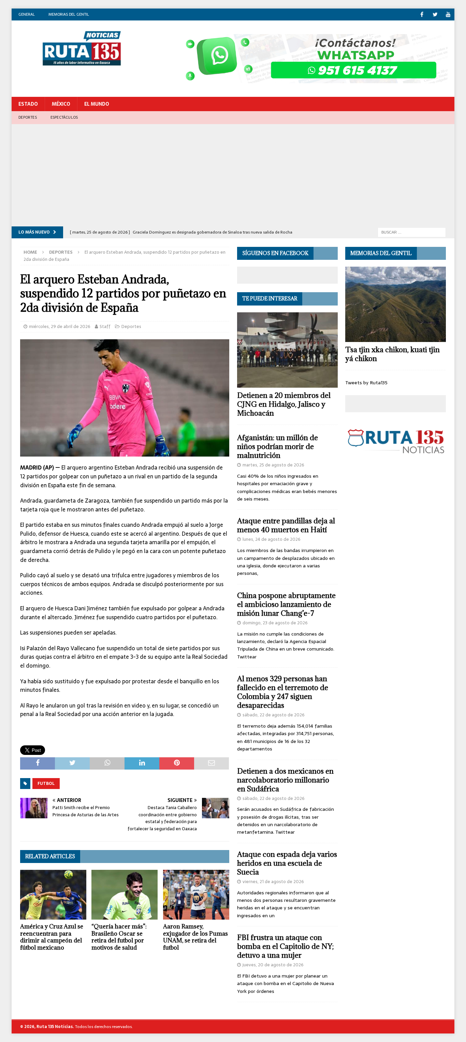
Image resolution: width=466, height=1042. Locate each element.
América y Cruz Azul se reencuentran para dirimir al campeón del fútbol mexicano (51, 937)
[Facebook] (422, 14)
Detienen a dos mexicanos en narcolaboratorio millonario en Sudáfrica (285, 779)
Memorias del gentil (68, 14)
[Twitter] (435, 14)
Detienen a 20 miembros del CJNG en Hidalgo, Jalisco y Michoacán (284, 404)
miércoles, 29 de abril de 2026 (59, 326)
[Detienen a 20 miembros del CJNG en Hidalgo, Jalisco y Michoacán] (287, 350)
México (61, 104)
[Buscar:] (412, 232)
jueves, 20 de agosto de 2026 (273, 964)
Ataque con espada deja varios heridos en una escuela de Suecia (287, 863)
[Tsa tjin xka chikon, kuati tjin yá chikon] (395, 304)
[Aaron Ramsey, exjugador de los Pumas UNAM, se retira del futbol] (196, 895)
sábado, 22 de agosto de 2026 (274, 714)
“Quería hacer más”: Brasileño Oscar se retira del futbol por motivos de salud (119, 937)
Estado (28, 104)
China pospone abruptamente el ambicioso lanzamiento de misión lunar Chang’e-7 (286, 604)
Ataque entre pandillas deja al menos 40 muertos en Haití (286, 525)
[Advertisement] (233, 175)
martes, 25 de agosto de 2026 (273, 464)
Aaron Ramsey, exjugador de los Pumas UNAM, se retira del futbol (195, 937)
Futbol (46, 783)
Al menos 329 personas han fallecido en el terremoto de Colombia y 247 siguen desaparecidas (282, 692)
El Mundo (96, 104)
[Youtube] (448, 14)
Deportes (27, 117)
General (26, 14)
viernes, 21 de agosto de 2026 (273, 881)
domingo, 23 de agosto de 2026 (275, 622)
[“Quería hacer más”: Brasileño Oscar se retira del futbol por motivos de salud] (124, 895)
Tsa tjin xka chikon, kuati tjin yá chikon (392, 354)
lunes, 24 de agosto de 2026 (272, 539)
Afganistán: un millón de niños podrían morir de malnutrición (277, 446)
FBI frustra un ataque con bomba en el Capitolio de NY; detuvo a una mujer (285, 946)
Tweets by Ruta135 (366, 382)
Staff (105, 326)
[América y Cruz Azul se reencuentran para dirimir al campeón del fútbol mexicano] (53, 895)
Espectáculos (64, 117)
